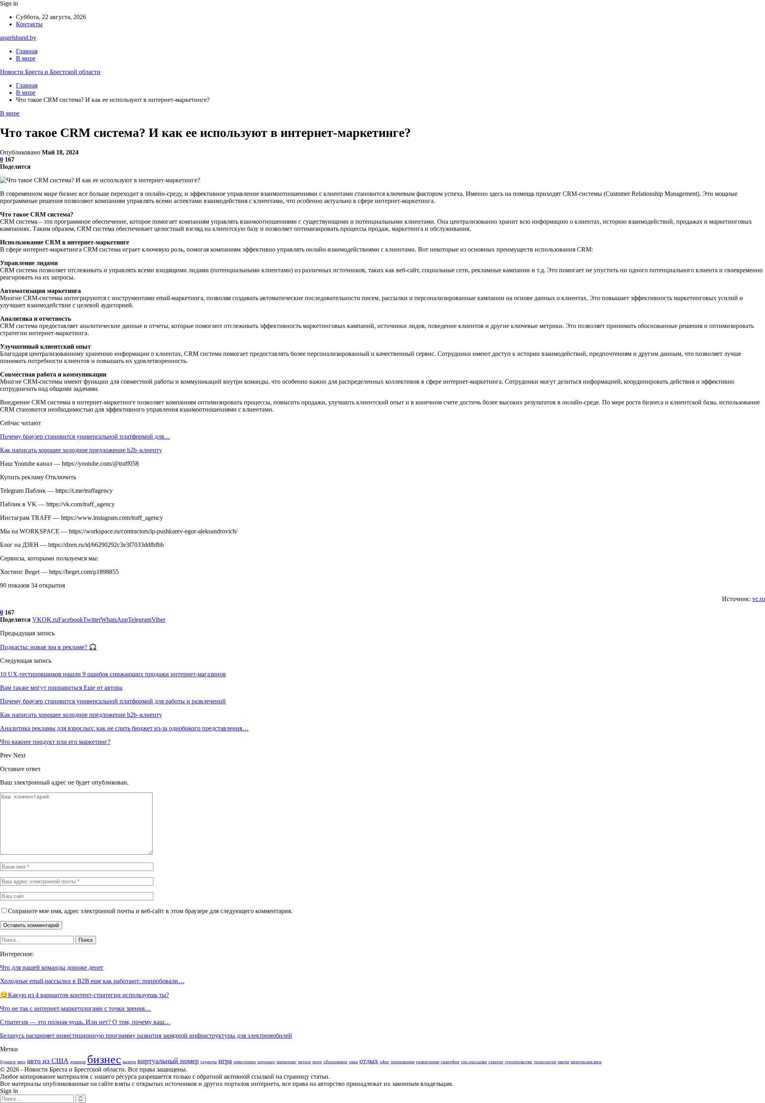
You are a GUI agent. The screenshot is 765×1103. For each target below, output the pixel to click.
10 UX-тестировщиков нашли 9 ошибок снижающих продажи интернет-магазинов (113, 674)
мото (317, 1062)
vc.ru (758, 598)
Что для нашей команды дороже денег (52, 967)
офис (384, 1062)
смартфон (450, 1062)
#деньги (8, 1062)
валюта (129, 1062)
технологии (545, 1062)
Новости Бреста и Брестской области (50, 71)
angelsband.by (18, 37)
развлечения (427, 1062)
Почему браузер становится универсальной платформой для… (85, 436)
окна (353, 1062)
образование (335, 1062)
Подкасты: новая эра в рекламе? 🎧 (48, 647)
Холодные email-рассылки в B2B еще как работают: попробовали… (92, 981)
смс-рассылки (474, 1062)
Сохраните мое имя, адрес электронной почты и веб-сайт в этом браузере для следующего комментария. (150, 911)
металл (304, 1062)
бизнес (104, 1059)
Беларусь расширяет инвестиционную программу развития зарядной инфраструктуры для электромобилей (146, 1035)
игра (225, 1061)
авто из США (48, 1061)
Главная (26, 51)
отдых (368, 1061)
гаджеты (208, 1062)
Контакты (29, 24)
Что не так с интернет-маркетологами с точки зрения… (75, 1008)
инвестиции (244, 1062)
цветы (563, 1062)
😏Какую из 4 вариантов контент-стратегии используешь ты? (84, 995)
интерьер (266, 1062)
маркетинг (286, 1062)
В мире (25, 58)
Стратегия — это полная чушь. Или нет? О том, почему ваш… (85, 1022)
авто (21, 1062)
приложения (402, 1062)
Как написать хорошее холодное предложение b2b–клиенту (81, 450)
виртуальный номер (168, 1061)
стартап (495, 1062)
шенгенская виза (586, 1062)
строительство (518, 1062)
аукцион (78, 1062)
